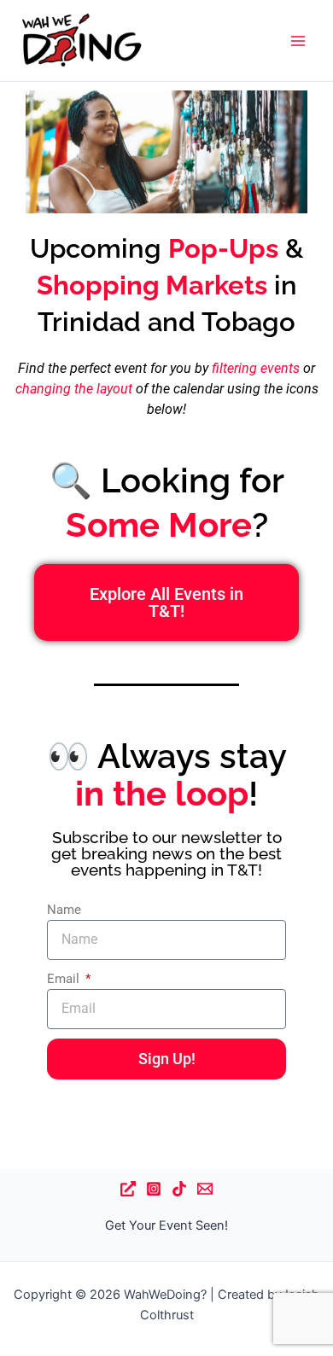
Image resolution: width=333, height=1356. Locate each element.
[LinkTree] (128, 1188)
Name (64, 909)
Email (65, 978)
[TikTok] (179, 1188)
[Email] (205, 1188)
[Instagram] (153, 1188)
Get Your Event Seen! (166, 1225)
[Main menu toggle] (298, 41)
